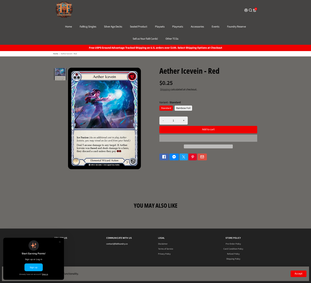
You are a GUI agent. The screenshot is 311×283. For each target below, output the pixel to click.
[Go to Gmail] (202, 157)
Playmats (177, 27)
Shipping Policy (233, 258)
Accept (298, 274)
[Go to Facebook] (164, 157)
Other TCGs (172, 39)
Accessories (197, 27)
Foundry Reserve (236, 27)
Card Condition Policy (233, 248)
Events (215, 27)
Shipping (165, 89)
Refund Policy (233, 253)
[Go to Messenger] (174, 157)
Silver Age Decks (113, 27)
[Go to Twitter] (183, 157)
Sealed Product (138, 27)
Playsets (160, 27)
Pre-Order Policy (233, 243)
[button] (208, 138)
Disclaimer (163, 243)
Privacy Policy (164, 253)
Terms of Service (165, 248)
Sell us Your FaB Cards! (145, 39)
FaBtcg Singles (88, 27)
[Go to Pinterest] (193, 157)
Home (68, 27)
